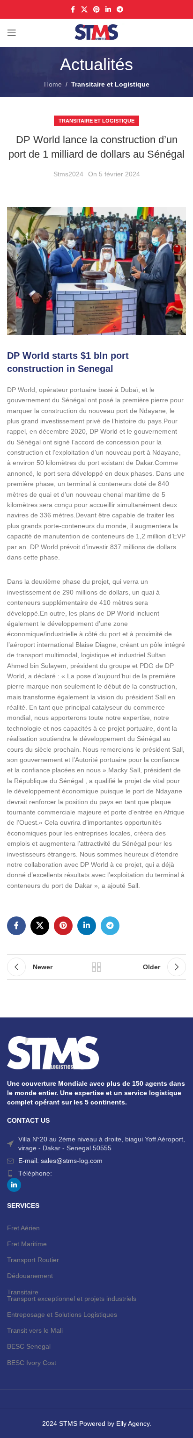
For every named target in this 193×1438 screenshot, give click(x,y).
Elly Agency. (133, 1423)
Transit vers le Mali (35, 1330)
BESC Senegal (29, 1346)
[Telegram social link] (120, 9)
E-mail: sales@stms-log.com (60, 1160)
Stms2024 (68, 174)
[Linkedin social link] (108, 9)
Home (53, 84)
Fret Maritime (27, 1244)
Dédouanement (30, 1275)
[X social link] (84, 9)
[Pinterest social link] (96, 9)
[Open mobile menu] (11, 32)
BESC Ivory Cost (31, 1362)
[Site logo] (96, 32)
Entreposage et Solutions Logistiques (62, 1314)
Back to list (96, 967)
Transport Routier (33, 1260)
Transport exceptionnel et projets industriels (71, 1298)
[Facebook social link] (72, 9)
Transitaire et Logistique (110, 84)
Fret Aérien (23, 1228)
